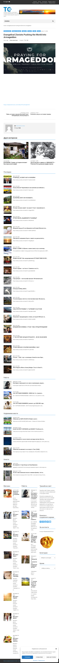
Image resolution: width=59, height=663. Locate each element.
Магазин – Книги (16, 555)
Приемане (27, 657)
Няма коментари (14, 40)
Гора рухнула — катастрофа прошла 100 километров (28, 278)
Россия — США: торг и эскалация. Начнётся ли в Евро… (28, 357)
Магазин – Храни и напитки (16, 640)
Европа (24, 31)
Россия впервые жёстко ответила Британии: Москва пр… (29, 299)
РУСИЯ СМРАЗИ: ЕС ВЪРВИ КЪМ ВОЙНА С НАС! (26, 347)
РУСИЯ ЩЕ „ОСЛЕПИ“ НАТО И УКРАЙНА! (24, 177)
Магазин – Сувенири (16, 575)
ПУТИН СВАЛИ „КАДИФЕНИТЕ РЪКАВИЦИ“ (25, 218)
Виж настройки (51, 657)
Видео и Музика (16, 31)
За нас (39, 1)
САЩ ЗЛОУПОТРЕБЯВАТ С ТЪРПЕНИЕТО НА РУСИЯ (27, 309)
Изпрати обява (35, 2)
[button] (56, 649)
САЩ (34, 31)
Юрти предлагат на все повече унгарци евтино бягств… (29, 439)
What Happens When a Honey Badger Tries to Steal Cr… (28, 367)
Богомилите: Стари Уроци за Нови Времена (25, 465)
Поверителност (41, 660)
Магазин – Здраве (16, 597)
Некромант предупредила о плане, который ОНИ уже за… (29, 317)
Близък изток (7, 31)
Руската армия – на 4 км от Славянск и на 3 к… (26, 268)
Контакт (35, 1)
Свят (39, 31)
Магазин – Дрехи (16, 617)
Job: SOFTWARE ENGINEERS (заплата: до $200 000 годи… (28, 403)
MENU (7, 21)
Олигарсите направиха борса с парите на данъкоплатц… (29, 238)
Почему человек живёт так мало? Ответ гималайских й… (29, 208)
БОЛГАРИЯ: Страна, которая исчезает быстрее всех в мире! (15, 163)
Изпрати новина (51, 1)
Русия (29, 31)
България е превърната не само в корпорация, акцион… (28, 383)
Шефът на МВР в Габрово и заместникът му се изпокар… (29, 248)
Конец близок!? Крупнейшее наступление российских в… (29, 187)
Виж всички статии (20, 125)
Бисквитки (35, 660)
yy (7, 40)
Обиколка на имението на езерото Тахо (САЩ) (26, 449)
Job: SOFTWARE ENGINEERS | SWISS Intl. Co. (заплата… (28, 393)
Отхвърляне (39, 657)
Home (5, 25)
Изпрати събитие (43, 2)
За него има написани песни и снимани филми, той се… (28, 472)
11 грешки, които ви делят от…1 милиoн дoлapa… (34, 584)
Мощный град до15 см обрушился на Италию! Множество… (30, 228)
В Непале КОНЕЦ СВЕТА (19, 288)
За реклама (44, 1)
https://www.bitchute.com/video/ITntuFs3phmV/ (17, 105)
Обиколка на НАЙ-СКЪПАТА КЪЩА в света (25, 419)
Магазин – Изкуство (16, 535)
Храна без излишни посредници (16, 493)
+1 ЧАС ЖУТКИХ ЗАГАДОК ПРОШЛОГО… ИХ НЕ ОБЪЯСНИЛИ (30, 337)
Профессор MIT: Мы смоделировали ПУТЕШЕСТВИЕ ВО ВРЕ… (30, 258)
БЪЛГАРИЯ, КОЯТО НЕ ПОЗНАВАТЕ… (23, 197)
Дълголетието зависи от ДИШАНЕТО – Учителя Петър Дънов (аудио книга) (43, 163)
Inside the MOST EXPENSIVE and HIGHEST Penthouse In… (28, 429)
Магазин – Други (16, 515)
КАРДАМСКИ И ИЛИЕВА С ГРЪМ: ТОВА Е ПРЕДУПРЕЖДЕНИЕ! (30, 327)
